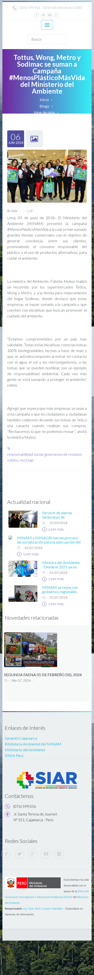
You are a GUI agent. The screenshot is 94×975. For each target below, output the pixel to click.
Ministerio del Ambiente (25, 749)
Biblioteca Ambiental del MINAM (33, 744)
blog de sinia (44, 112)
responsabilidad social (25, 454)
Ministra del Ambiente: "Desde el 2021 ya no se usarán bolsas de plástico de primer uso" (61, 569)
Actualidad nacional (28, 502)
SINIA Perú (14, 755)
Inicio (44, 99)
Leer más (56, 529)
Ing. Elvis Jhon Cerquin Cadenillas (43, 908)
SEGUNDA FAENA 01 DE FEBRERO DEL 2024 (43, 674)
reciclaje (27, 460)
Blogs (44, 106)
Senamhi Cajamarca (21, 738)
